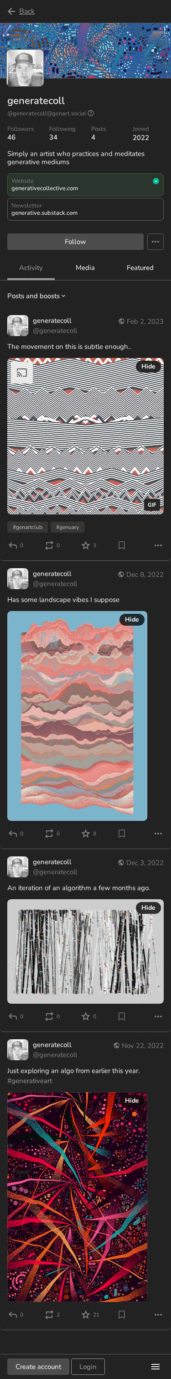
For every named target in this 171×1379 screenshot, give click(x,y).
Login (88, 1366)
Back (27, 11)
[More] (158, 545)
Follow (75, 241)
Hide (148, 366)
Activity (31, 267)
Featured (140, 267)
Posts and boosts (33, 296)
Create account (38, 1366)
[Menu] (155, 241)
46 (11, 137)
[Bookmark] (121, 545)
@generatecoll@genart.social (46, 113)
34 (53, 137)
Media (85, 267)
